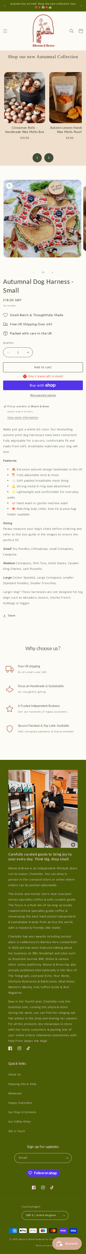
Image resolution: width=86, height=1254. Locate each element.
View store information (22, 418)
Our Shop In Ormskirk (22, 1112)
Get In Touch (16, 1131)
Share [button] (11, 616)
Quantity (8, 343)
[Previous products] (37, 157)
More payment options (43, 395)
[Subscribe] (66, 1158)
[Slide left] (33, 272)
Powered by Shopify (46, 1239)
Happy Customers (20, 1103)
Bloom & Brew (26, 1239)
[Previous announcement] (4, 5)
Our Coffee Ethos (19, 1122)
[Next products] (48, 157)
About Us (14, 1074)
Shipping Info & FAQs (22, 1084)
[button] (5, 31)
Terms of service (45, 1245)
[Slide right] (52, 272)
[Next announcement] (81, 5)
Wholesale (15, 1093)
